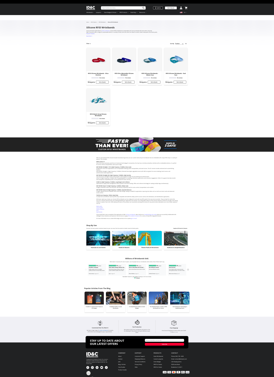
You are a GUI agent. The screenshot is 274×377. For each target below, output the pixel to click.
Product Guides (122, 370)
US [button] (184, 12)
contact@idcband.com (181, 359)
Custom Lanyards (158, 359)
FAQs (136, 367)
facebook (87, 367)
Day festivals (99, 212)
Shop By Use (91, 225)
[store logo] (90, 8)
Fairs (97, 210)
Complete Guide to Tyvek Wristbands (115, 307)
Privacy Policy (138, 364)
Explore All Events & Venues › (180, 228)
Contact (120, 359)
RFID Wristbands (102, 22)
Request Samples (90, 33)
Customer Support (140, 356)
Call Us (159, 8)
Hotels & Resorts (100, 209)
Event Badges (157, 362)
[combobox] (123, 8)
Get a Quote (102, 82)
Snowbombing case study (150, 214)
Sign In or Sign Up (180, 8)
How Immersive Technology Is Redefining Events (180, 307)
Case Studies (121, 367)
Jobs (119, 362)
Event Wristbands (158, 356)
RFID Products (94, 22)
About (120, 356)
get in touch (134, 218)
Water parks (99, 206)
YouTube (101, 367)
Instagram (92, 367)
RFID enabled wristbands (134, 216)
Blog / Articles (122, 364)
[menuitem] (90, 12)
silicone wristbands (130, 214)
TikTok (106, 367)
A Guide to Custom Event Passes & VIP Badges (94, 307)
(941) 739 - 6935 (179, 356)
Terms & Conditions (140, 362)
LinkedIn (97, 367)
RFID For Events (158, 364)
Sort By (172, 43)
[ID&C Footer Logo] (92, 358)
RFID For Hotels (158, 367)
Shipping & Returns (140, 359)
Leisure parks (99, 207)
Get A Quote (170, 8)
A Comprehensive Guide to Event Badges (137, 307)
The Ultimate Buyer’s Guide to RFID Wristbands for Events (158, 307)
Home (87, 22)
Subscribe (164, 344)
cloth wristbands (106, 30)
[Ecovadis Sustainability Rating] (88, 375)
